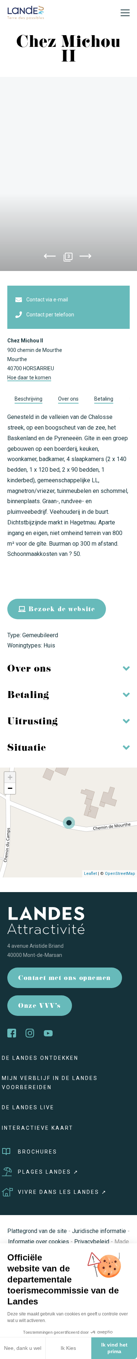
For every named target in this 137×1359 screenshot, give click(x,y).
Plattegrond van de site (37, 1231)
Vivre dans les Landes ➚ (62, 1192)
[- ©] (68, 174)
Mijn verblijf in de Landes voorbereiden (50, 1082)
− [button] (10, 788)
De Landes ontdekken (40, 1058)
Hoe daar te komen (29, 377)
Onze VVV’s (39, 1006)
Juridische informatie (99, 1231)
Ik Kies (68, 1348)
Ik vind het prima (114, 1348)
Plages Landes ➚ (48, 1172)
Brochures (37, 1152)
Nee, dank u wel (22, 1348)
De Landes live (28, 1107)
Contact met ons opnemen (64, 979)
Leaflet (90, 873)
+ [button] (10, 777)
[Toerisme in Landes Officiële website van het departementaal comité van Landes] (25, 12)
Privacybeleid (91, 1241)
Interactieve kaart (37, 1128)
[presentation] (49, 257)
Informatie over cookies (38, 1241)
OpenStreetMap (120, 873)
